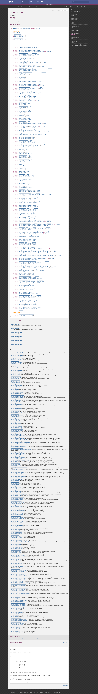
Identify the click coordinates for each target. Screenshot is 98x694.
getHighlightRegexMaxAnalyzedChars (26, 137)
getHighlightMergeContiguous (25, 134)
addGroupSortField (23, 62)
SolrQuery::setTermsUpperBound (17, 631)
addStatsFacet (22, 69)
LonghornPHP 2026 (49, 4)
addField (20, 55)
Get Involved (33, 1)
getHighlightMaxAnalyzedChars (25, 133)
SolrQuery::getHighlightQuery (17, 447)
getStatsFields (22, 171)
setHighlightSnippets (23, 269)
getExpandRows (22, 77)
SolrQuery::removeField (16, 515)
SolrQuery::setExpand (15, 529)
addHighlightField (23, 63)
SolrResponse (73, 25)
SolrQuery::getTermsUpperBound (17, 505)
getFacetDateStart (23, 88)
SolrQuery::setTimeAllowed (16, 632)
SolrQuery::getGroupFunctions (17, 420)
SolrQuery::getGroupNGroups (17, 424)
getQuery (20, 163)
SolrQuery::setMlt (14, 596)
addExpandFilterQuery (23, 47)
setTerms (20, 292)
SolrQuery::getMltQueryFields (17, 479)
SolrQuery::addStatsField (16, 377)
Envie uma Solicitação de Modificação (33, 638)
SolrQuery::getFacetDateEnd (16, 390)
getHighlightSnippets (23, 145)
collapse (20, 72)
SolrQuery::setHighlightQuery (17, 581)
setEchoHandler (22, 209)
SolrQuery (36, 47)
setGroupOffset (22, 244)
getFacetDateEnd (22, 81)
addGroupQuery (22, 61)
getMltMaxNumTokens (23, 154)
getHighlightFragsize (23, 129)
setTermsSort (21, 305)
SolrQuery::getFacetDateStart (17, 397)
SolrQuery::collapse (15, 378)
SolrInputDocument (74, 18)
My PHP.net (36, 692)
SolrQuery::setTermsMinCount (17, 626)
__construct (21, 46)
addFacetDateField (23, 50)
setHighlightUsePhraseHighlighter (26, 270)
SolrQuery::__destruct (15, 381)
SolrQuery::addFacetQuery (16, 359)
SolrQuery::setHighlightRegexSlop (18, 585)
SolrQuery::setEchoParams (16, 528)
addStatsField (22, 70)
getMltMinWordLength (23, 160)
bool (26, 73)
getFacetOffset (22, 96)
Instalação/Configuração (75, 11)
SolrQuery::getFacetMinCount (17, 403)
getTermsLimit (22, 178)
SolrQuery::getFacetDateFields (17, 392)
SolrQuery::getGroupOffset (16, 426)
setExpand (21, 212)
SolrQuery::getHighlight (15, 431)
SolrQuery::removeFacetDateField (18, 510)
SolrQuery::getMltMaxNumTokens (17, 469)
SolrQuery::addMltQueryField (17, 373)
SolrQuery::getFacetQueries (16, 408)
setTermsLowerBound (23, 299)
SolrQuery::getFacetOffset (16, 405)
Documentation (25, 1)
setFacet (20, 217)
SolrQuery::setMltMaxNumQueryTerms (19, 600)
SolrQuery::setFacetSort (16, 552)
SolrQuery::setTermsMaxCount (17, 624)
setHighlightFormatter (23, 250)
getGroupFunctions (23, 111)
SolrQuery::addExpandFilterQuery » (82, 6)
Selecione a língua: (56, 10)
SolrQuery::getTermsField (16, 491)
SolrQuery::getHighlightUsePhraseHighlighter (20, 460)
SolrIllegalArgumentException (76, 42)
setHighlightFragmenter (24, 251)
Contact (41, 692)
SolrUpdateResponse (75, 27)
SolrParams (73, 31)
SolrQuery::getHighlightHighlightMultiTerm (19, 439)
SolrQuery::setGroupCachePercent (18, 555)
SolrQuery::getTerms (15, 490)
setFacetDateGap (22, 220)
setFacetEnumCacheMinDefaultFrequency (27, 224)
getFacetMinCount (22, 93)
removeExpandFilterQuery (24, 190)
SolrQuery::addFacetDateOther (17, 356)
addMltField (21, 65)
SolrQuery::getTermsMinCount (17, 499)
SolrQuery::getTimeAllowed (16, 506)
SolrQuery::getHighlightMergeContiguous (19, 446)
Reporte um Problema (45, 638)
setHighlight (21, 247)
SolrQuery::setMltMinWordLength (17, 607)
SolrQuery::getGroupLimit (16, 422)
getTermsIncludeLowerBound (24, 175)
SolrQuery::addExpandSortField (17, 354)
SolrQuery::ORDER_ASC (14, 324)
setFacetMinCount (22, 228)
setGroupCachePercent (23, 236)
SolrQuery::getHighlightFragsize (17, 438)
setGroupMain (21, 241)
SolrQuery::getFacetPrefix (16, 407)
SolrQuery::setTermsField (16, 617)
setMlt (20, 271)
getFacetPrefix (22, 97)
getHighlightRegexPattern (24, 138)
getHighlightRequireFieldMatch (25, 141)
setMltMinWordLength (23, 282)
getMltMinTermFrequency (24, 159)
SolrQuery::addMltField (15, 371)
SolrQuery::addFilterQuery (16, 362)
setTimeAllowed (22, 308)
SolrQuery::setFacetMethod (16, 545)
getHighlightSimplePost (24, 142)
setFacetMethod (22, 227)
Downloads (18, 1)
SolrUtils (73, 16)
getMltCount (21, 150)
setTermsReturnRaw (23, 304)
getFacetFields (22, 89)
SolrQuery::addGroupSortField (17, 369)
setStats (20, 290)
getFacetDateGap (22, 84)
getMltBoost (21, 149)
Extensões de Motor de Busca (29, 6)
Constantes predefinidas (75, 12)
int (15, 32)
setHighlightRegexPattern (24, 262)
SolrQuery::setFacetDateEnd (16, 536)
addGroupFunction (22, 59)
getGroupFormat (22, 110)
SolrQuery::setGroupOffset (16, 564)
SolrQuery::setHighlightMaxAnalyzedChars (19, 578)
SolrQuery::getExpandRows (16, 386)
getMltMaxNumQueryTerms (24, 153)
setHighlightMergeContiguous (25, 258)
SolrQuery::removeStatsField (17, 525)
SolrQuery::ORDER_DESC (14, 328)
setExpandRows (22, 214)
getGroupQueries (22, 118)
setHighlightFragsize (23, 252)
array (32, 74)
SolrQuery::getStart (15, 484)
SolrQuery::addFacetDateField (17, 355)
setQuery (20, 285)
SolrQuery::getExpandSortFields (17, 388)
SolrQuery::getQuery (15, 480)
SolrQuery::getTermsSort (16, 503)
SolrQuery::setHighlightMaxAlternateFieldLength (21, 577)
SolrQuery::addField (15, 360)
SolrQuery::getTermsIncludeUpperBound (19, 494)
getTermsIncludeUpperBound (24, 176)
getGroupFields (22, 108)
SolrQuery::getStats (15, 486)
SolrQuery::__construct (15, 380)
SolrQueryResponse (75, 26)
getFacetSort (21, 100)
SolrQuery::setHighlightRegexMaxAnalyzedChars (21, 582)
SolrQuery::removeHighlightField (17, 518)
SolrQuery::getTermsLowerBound (17, 496)
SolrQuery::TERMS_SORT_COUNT (16, 344)
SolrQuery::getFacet (15, 389)
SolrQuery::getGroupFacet (16, 416)
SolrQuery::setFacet (15, 534)
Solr (37, 6)
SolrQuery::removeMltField (16, 520)
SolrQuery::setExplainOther (16, 533)
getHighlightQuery (23, 135)
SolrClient (73, 23)
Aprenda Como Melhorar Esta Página (17, 638)
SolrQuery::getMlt (14, 461)
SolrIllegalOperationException (76, 44)
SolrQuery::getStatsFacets (16, 487)
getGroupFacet (22, 107)
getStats (20, 168)
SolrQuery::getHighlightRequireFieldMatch (19, 454)
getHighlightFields (23, 125)
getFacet (20, 80)
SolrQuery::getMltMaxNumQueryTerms (19, 467)
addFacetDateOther (23, 51)
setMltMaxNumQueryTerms (24, 275)
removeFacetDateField (23, 193)
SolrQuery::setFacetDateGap (16, 537)
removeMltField (22, 202)
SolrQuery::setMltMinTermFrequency (18, 605)
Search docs (76, 1)
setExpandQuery (22, 213)
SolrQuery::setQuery (15, 609)
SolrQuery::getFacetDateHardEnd (17, 394)
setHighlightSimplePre (23, 267)
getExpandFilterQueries (24, 74)
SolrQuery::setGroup (15, 554)
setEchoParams (22, 210)
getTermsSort (21, 186)
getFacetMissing (22, 95)
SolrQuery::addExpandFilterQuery (18, 352)
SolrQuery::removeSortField (16, 522)
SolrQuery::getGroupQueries (16, 427)
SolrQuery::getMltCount (15, 464)
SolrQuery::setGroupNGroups (17, 563)
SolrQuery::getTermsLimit (16, 495)
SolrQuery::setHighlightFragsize (17, 574)
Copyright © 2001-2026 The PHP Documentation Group (21, 692)
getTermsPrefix (22, 183)
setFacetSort (21, 233)
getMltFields (21, 152)
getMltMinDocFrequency (23, 157)
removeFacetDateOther (23, 194)
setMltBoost (21, 273)
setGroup (20, 235)
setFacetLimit (22, 225)
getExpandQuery (22, 76)
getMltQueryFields (23, 161)
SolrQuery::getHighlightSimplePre (18, 457)
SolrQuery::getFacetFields (16, 399)
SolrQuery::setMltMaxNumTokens (17, 601)
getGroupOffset (22, 116)
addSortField (21, 67)
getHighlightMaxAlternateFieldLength (27, 131)
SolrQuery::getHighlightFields (17, 434)
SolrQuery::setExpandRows (16, 532)
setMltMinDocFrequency (23, 280)
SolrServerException (75, 41)
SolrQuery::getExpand (15, 382)
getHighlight (21, 122)
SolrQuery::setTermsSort (16, 630)
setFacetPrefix (22, 232)
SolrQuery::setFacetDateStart (17, 540)
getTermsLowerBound (23, 179)
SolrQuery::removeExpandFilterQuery (18, 507)
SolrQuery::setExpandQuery (16, 530)
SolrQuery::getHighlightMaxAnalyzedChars (19, 443)
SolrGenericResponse (75, 30)
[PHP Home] (11, 2)
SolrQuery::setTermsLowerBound (17, 623)
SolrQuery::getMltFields (16, 465)
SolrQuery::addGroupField (16, 363)
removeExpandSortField (23, 191)
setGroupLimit (22, 240)
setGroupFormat (22, 239)
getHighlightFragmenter (24, 127)
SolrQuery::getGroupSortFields (17, 428)
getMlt (20, 148)
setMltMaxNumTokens (23, 277)
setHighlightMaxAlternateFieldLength (27, 255)
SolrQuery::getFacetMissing (16, 404)
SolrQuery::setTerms (15, 616)
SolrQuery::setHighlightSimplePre (17, 590)
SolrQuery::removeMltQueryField (17, 521)
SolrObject (73, 22)
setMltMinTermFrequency (24, 281)
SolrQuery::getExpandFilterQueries (18, 384)
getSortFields (22, 165)
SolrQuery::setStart (15, 613)
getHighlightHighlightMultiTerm (25, 130)
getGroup (20, 104)
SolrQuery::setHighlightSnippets (17, 592)
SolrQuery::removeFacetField (17, 513)
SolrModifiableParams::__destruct (26, 315)
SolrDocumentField (74, 21)
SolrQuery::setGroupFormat (16, 558)
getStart (20, 167)
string (25, 46)
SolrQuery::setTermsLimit (16, 622)
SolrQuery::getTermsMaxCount (17, 498)
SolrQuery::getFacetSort (16, 409)
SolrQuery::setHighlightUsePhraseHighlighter (20, 593)
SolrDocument (74, 19)
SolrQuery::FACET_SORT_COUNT (16, 336)
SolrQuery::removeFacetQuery (17, 514)
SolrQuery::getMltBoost (15, 462)
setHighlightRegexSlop (23, 263)
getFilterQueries (22, 103)
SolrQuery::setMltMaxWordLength (18, 602)
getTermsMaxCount (22, 180)
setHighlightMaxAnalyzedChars (25, 256)
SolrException (73, 38)
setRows (20, 286)
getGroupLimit (22, 112)
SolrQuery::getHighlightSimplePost (18, 456)
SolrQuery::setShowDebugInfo (17, 612)
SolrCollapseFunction (27, 72)
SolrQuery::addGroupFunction (17, 365)
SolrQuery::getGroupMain (16, 423)
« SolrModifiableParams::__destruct (66, 6)
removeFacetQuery (22, 197)
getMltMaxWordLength (23, 156)
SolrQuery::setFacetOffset (16, 549)
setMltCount (21, 274)
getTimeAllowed (22, 188)
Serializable (38, 28)
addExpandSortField (23, 48)
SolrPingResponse (74, 29)
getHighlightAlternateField (25, 123)
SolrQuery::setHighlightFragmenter (18, 573)
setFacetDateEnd (22, 218)
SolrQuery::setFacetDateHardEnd (17, 539)
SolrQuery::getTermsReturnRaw (17, 502)
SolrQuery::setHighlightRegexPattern (18, 583)
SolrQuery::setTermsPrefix (16, 627)
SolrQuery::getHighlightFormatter (17, 435)
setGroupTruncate (22, 246)
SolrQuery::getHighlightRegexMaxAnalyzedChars (21, 449)
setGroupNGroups (22, 243)
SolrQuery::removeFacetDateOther (18, 511)
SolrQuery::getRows (15, 481)
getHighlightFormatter (23, 126)
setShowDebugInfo (22, 288)
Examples (73, 15)
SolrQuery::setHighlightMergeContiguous (19, 579)
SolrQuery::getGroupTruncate (17, 430)
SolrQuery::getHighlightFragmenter (18, 437)
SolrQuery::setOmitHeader (16, 608)
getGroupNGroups (22, 115)
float (34, 66)
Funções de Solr (74, 14)
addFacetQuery (22, 54)
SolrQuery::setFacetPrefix (16, 551)
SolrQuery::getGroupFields (16, 418)
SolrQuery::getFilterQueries (16, 412)
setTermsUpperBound (23, 307)
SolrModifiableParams (25, 28)
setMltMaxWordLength (23, 278)
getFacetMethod (22, 92)
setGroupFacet (22, 237)
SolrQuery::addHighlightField (17, 370)
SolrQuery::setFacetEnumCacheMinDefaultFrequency (21, 541)
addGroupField (22, 58)
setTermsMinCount (22, 301)
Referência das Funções (18, 6)
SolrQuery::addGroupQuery (16, 367)
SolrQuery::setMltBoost (15, 597)
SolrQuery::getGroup (15, 413)
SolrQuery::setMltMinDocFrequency (18, 604)
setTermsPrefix (22, 303)
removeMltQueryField (23, 203)
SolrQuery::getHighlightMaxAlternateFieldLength (21, 442)
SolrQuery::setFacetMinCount (17, 547)
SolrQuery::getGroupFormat (16, 419)
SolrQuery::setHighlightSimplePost (18, 589)
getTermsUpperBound (23, 187)
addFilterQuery (22, 57)
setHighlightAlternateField (25, 248)
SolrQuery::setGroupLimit (16, 559)
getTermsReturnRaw (23, 184)
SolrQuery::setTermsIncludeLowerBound (19, 619)
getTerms (20, 172)
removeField (21, 198)
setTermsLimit (22, 297)
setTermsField (22, 293)
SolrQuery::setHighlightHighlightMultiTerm (19, 575)
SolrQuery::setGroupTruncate (17, 566)
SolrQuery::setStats (15, 615)
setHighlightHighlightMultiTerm (25, 254)
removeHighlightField (23, 201)
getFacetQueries (22, 99)
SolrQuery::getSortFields (16, 483)
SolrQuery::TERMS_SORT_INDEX (16, 340)
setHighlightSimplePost (24, 266)
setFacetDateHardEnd (23, 221)
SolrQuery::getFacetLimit (16, 400)
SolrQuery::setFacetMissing (16, 548)
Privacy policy (57, 692)
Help (38, 1)
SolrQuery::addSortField (16, 374)
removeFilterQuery (23, 199)
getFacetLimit (22, 91)
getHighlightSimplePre (23, 144)
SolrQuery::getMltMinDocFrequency (18, 473)
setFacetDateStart (23, 222)
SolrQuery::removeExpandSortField (18, 509)
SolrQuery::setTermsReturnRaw (17, 628)
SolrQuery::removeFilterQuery (17, 517)
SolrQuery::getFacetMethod (16, 401)
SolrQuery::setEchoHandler (16, 526)
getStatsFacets (22, 169)
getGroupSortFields (23, 119)
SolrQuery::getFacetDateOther (17, 396)
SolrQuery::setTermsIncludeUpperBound (19, 620)
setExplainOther (22, 216)
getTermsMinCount (22, 182)
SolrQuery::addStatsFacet (16, 375)
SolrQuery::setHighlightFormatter (17, 571)
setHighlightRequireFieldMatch (25, 265)
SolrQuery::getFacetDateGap (16, 393)
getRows (20, 164)
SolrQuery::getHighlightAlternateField (18, 433)
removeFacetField (22, 195)
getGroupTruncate (22, 120)
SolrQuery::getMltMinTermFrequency (18, 476)
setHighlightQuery (23, 259)
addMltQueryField (22, 66)
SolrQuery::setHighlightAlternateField (18, 570)
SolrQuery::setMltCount (15, 598)
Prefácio (11, 6)
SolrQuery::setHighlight (15, 568)
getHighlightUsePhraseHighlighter (26, 146)
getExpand (21, 73)
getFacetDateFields (23, 82)
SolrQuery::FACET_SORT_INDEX (16, 332)
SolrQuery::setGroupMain (16, 560)
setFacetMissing (22, 229)
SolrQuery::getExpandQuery (16, 385)
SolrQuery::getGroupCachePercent (18, 415)
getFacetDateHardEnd (23, 85)
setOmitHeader (22, 284)
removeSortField (22, 205)
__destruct (21, 309)
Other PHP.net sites (48, 692)
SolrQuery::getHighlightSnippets (17, 458)
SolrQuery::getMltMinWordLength (17, 477)
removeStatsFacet (22, 206)
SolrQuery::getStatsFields (16, 488)
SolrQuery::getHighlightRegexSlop (18, 453)
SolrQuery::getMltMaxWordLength (18, 472)
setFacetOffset (22, 231)
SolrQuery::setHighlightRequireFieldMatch (19, 588)
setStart (20, 289)
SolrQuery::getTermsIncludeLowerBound (19, 492)
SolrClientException (74, 40)
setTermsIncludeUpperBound (24, 296)
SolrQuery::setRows (15, 611)
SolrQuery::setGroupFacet (16, 556)
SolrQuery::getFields (15, 411)
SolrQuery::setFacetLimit (16, 544)
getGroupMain (21, 114)
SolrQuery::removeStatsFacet (17, 524)
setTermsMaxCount (22, 300)
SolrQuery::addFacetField (16, 358)
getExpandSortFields (23, 78)
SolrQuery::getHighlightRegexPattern (18, 452)
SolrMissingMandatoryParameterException (79, 45)
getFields (21, 101)
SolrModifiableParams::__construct (26, 314)
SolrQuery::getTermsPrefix (16, 501)
